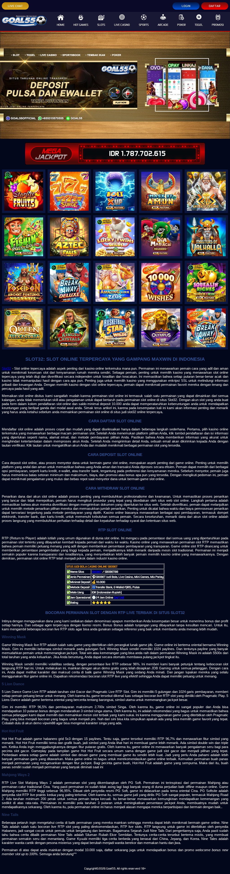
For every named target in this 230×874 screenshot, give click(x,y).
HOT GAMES (80, 25)
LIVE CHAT (15, 6)
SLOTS (101, 25)
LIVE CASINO (122, 25)
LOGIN (186, 6)
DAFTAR (215, 6)
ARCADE (163, 25)
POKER (181, 25)
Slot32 (6, 368)
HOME (60, 25)
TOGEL (199, 25)
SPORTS (144, 25)
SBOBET (97, 572)
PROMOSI (218, 25)
